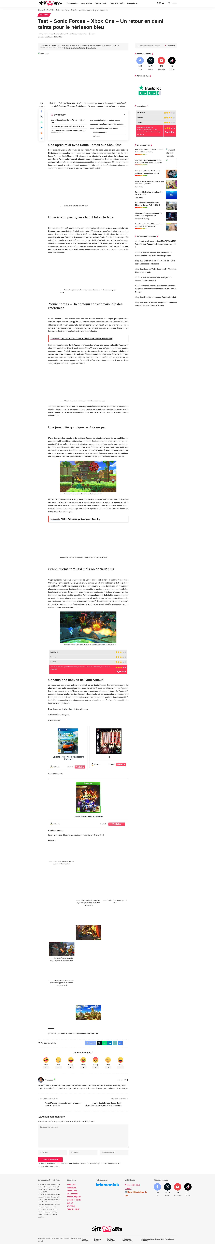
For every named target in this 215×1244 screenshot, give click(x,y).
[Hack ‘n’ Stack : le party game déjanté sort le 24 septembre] (171, 184)
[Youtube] (161, 64)
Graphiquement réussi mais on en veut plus (107, 124)
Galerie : (96, 136)
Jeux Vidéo (44, 15)
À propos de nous (132, 1185)
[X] (159, 3)
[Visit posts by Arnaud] (41, 1080)
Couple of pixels (74, 1200)
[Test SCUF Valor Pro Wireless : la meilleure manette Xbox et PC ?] (171, 174)
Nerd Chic (71, 1185)
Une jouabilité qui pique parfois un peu (105, 120)
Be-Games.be (72, 1194)
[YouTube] (162, 3)
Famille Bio (71, 1188)
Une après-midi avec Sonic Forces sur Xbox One (67, 121)
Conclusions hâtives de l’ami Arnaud (104, 128)
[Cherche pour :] (152, 45)
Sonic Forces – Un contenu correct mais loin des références (68, 131)
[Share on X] (41, 116)
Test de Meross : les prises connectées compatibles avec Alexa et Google (155, 289)
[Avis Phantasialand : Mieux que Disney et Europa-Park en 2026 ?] (171, 206)
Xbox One (94, 1033)
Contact (128, 1188)
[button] (169, 3)
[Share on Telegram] (41, 138)
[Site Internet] (125, 1080)
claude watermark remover (145, 241)
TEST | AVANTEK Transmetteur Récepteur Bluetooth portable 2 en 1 (155, 244)
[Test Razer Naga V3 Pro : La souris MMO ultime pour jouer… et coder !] (171, 163)
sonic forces (81, 1033)
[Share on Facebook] (41, 111)
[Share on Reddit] (41, 133)
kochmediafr (71, 1033)
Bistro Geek (72, 1191)
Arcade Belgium (74, 1197)
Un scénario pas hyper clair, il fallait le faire (67, 126)
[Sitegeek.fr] (50, 3)
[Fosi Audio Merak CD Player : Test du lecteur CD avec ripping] (171, 152)
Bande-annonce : (100, 132)
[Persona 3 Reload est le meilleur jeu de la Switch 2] (171, 195)
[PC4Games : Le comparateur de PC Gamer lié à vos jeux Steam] (171, 216)
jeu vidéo (61, 1033)
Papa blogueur (73, 1209)
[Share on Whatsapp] (41, 122)
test (88, 1033)
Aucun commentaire (79, 34)
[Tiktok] (172, 64)
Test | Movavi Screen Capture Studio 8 (160, 297)
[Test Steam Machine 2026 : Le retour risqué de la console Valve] (171, 227)
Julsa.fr (70, 1203)
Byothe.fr (71, 1206)
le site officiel (67, 709)
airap (137, 261)
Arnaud (44, 34)
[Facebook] (157, 3)
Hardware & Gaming (142, 219)
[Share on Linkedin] (41, 127)
